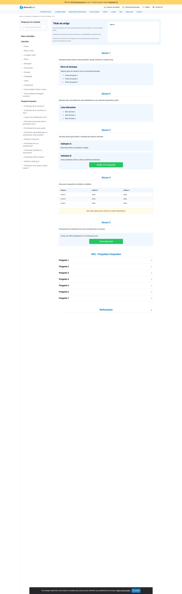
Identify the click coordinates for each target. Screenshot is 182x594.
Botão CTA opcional (106, 165)
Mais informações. (123, 591)
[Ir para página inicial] (27, 7)
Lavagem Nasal (60, 12)
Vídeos (105, 12)
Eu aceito (136, 591)
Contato (139, 12)
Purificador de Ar (45, 12)
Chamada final (106, 241)
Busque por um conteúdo (30, 22)
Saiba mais (129, 12)
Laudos (113, 12)
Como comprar (94, 12)
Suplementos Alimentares (77, 12)
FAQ (120, 12)
